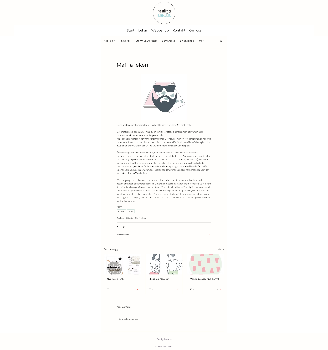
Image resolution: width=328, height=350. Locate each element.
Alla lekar (109, 40)
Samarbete (168, 40)
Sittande (129, 218)
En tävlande (187, 40)
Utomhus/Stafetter (146, 40)
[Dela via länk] (124, 226)
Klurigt (121, 211)
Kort (131, 211)
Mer (201, 40)
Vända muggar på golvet (204, 279)
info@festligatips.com (164, 346)
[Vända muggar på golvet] (205, 264)
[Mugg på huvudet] (164, 264)
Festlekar (125, 40)
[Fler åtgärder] (209, 57)
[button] (221, 41)
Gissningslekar (140, 218)
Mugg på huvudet (159, 279)
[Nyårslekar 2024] (122, 264)
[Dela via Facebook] (118, 226)
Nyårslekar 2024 (116, 279)
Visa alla (221, 249)
